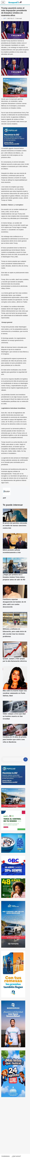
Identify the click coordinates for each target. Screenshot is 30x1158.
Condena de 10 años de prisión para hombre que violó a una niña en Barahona (14, 739)
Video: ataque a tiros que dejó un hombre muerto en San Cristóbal (14, 716)
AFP (4, 18)
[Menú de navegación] (3, 2)
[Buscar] (25, 759)
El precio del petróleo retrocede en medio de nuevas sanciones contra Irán (15, 525)
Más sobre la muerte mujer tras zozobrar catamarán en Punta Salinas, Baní (15, 693)
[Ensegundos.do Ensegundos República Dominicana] (15, 2)
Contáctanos (6, 1156)
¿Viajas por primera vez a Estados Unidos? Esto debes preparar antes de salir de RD (14, 577)
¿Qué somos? (16, 1156)
